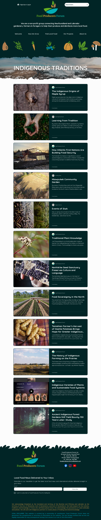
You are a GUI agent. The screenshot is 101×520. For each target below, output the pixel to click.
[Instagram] (70, 465)
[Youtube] (74, 465)
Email (16, 486)
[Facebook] (66, 465)
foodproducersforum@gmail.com (70, 461)
